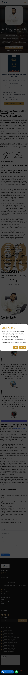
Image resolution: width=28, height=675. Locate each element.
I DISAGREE (22, 347)
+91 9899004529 (9, 672)
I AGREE (15, 347)
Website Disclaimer (19, 344)
